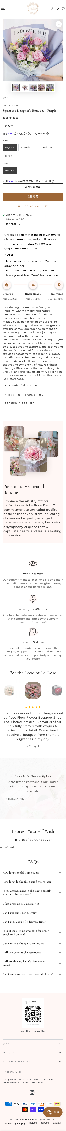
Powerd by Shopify (14, 1123)
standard (27, 147)
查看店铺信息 (13, 224)
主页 (4, 98)
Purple (9, 170)
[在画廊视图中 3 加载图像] (33, 87)
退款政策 (33, 1123)
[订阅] (60, 799)
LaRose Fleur (10, 105)
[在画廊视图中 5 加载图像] (50, 87)
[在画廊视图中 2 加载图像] (24, 87)
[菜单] (3, 8)
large (8, 155)
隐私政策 (45, 1123)
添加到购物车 (33, 187)
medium (46, 147)
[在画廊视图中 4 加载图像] (41, 87)
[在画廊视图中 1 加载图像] (16, 87)
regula (9, 147)
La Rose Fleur (26, 1119)
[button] (51, 8)
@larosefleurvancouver (33, 840)
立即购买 (33, 196)
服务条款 (57, 1123)
